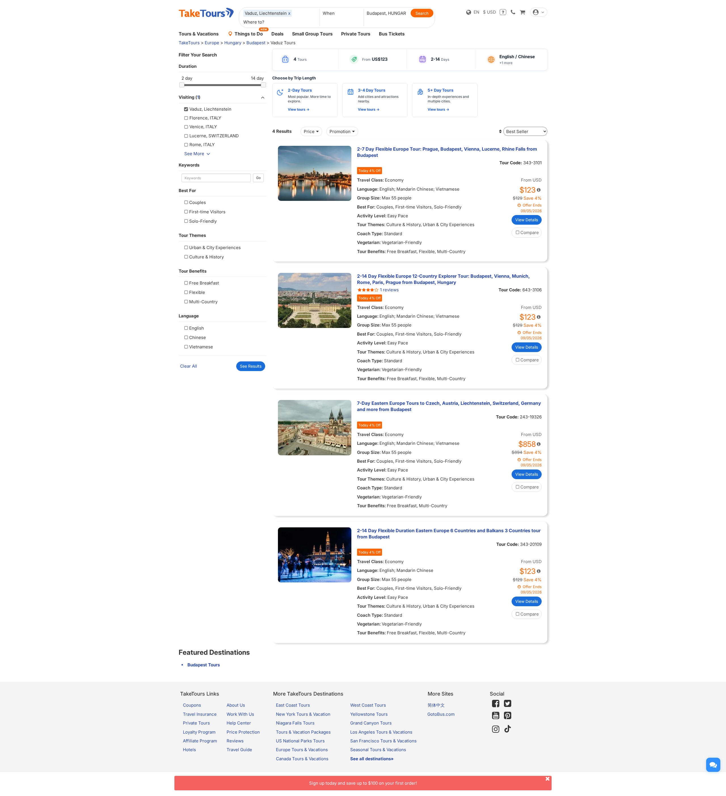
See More (194, 153)
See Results (250, 366)
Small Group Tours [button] (312, 34)
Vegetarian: (369, 242)
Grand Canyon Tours (371, 723)
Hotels (189, 749)
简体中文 (436, 705)
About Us (236, 705)
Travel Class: (370, 180)
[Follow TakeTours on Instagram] (496, 729)
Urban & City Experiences (215, 247)
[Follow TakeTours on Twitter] (508, 703)
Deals (277, 34)
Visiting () (190, 97)
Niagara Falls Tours (295, 723)
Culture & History (206, 257)
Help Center (239, 723)
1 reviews (389, 289)
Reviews (235, 741)
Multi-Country (203, 301)
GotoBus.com (441, 714)
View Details (526, 219)
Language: (368, 189)
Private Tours (355, 34)
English (196, 328)
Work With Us (240, 714)
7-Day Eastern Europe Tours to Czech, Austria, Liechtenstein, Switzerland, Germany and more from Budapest (449, 406)
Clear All (188, 366)
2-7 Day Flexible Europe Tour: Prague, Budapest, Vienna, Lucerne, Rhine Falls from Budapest (447, 152)
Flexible (197, 292)
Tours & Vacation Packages (303, 732)
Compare (529, 232)
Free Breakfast (204, 283)
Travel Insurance (200, 714)
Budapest (255, 42)
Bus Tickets (392, 34)
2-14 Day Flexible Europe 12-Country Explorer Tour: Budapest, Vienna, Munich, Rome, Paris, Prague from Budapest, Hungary (443, 279)
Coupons (192, 705)
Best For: (366, 207)
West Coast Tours (368, 705)
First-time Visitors (207, 211)
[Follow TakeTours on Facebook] (496, 703)
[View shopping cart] (522, 12)
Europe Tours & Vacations (302, 749)
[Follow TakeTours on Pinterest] (508, 715)
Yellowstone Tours (369, 714)
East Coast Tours (293, 705)
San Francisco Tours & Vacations (383, 741)
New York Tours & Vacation (303, 714)
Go (258, 178)
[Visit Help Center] (503, 12)
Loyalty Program (199, 732)
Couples (197, 202)
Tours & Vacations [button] (199, 34)
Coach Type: (370, 233)
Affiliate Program (200, 741)
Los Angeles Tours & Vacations (381, 732)
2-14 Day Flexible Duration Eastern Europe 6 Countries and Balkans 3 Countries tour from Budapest (449, 534)
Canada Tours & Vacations (302, 758)
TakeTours (189, 42)
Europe (212, 42)
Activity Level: (372, 215)
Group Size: (369, 198)
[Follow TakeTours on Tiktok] (508, 729)
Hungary (232, 42)
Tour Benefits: (371, 251)
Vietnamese (201, 346)
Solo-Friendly (203, 221)
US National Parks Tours (300, 741)
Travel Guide (239, 749)
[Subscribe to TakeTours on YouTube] (496, 715)
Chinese (197, 337)
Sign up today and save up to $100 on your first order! (363, 783)
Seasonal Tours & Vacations (378, 749)
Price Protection (243, 732)
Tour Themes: (371, 224)
